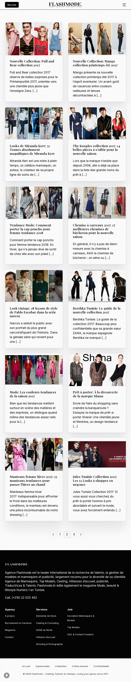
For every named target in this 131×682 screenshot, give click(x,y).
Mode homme (93, 445)
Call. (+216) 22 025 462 (21, 597)
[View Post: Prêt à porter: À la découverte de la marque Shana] (97, 369)
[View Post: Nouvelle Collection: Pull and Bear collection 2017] (34, 38)
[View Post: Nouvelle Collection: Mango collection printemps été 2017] (97, 38)
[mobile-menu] (123, 5)
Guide (14, 194)
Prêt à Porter (38, 30)
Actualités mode (84, 30)
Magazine (16, 30)
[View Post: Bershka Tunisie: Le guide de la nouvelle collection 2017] (97, 286)
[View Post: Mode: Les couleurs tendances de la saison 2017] (34, 369)
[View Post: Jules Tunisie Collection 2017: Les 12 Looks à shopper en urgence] (97, 454)
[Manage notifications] (6, 675)
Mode (26, 30)
